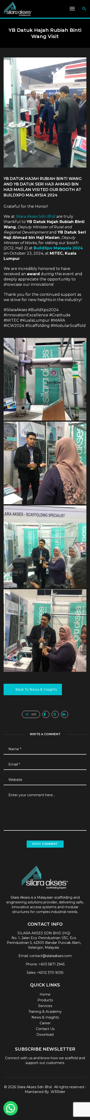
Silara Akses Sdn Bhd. (34, 1087)
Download (45, 1034)
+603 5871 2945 (52, 964)
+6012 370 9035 (50, 972)
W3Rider (58, 1092)
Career (45, 1023)
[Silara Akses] (18, 8)
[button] (10, 1108)
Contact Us (45, 1029)
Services (45, 1006)
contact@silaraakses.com (51, 956)
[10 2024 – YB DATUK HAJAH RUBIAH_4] (45, 630)
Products (45, 1000)
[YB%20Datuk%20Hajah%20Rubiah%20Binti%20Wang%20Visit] (45, 714)
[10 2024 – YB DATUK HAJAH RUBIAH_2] (45, 463)
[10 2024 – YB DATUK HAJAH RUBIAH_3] (45, 546)
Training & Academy (45, 1011)
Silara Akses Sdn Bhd (35, 216)
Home (45, 994)
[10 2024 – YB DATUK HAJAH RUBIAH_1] (45, 379)
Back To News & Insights (36, 689)
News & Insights (45, 1017)
